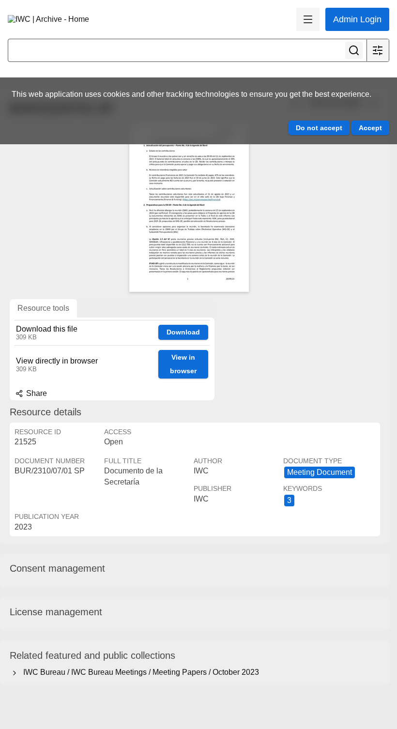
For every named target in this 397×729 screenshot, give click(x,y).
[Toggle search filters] (377, 50)
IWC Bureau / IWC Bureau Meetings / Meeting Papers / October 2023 (139, 672)
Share (35, 393)
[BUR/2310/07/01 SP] (189, 207)
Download (183, 332)
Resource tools (43, 308)
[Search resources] (354, 50)
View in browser (183, 364)
